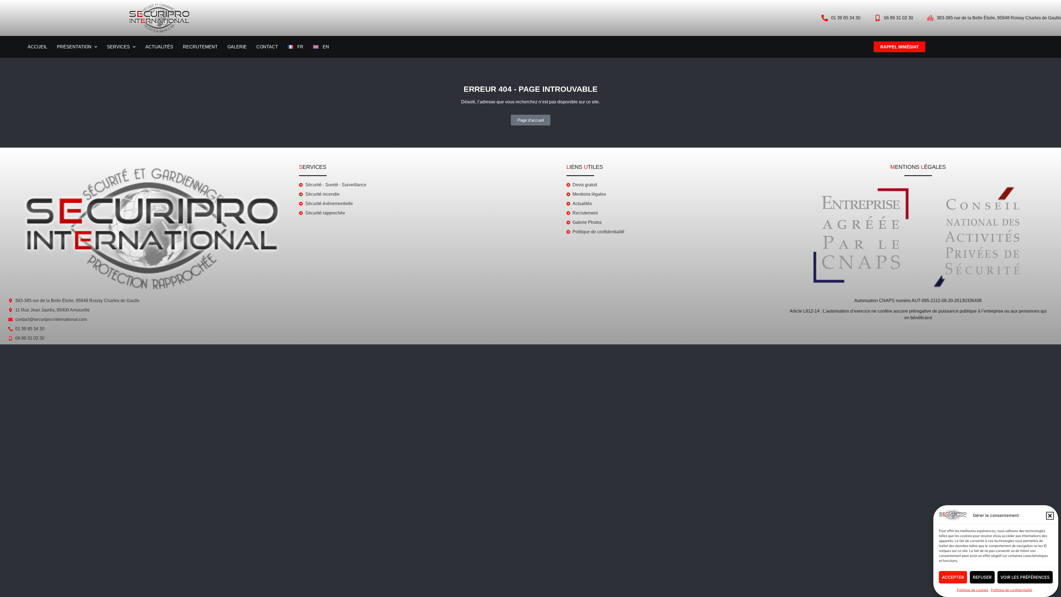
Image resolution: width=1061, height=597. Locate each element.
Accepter (953, 577)
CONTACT (267, 46)
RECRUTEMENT (200, 46)
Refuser (982, 577)
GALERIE (237, 46)
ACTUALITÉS (159, 46)
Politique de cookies (972, 590)
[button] (1050, 516)
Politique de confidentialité (1011, 590)
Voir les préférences (1025, 577)
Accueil (37, 46)
